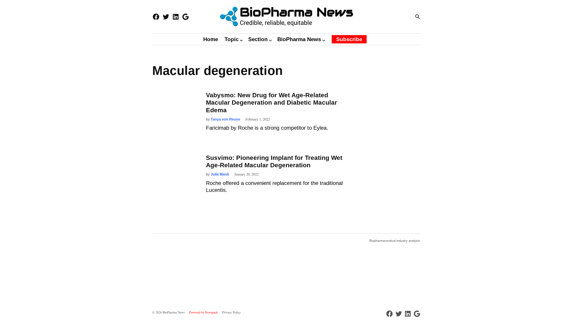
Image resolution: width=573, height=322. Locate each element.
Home (210, 39)
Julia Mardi (220, 174)
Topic (231, 39)
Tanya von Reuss (225, 119)
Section (258, 39)
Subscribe (349, 39)
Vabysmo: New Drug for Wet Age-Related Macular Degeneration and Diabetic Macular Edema (271, 103)
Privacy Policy (231, 312)
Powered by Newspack (203, 312)
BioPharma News (299, 39)
